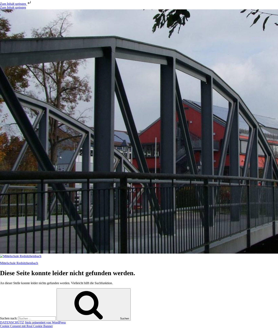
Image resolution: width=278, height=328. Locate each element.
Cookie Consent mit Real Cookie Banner (26, 326)
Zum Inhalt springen (13, 4)
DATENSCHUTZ (12, 322)
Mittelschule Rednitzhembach (19, 263)
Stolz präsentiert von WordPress (45, 322)
